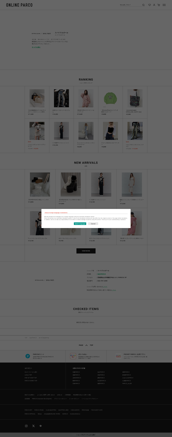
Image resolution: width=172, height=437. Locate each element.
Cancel (93, 224)
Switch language (80, 224)
